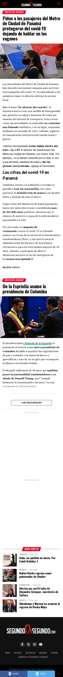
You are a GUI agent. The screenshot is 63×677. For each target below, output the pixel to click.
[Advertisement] (31, 445)
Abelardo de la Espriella (37, 343)
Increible (43, 652)
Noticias (18, 652)
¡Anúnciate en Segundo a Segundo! (33, 657)
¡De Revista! (30, 652)
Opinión (54, 652)
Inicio (7, 652)
